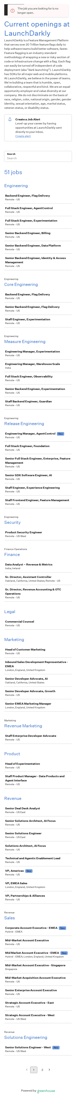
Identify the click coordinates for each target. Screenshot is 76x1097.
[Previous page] (26, 1070)
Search (11, 154)
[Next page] (49, 1070)
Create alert (23, 136)
